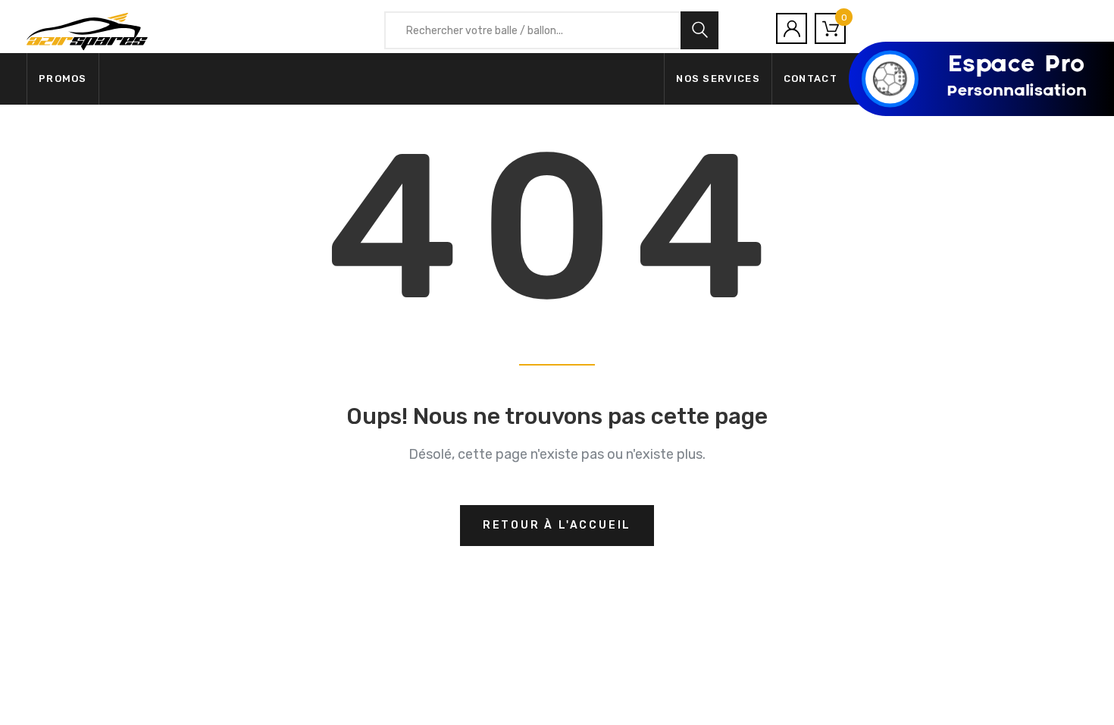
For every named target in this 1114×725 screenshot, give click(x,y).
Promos (63, 78)
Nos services (718, 78)
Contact (810, 78)
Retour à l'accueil (557, 525)
